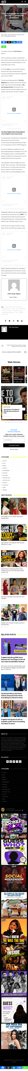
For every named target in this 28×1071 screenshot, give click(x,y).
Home (2, 34)
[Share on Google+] (13, 321)
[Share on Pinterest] (17, 321)
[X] (9, 41)
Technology (5, 485)
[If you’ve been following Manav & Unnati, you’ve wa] (14, 905)
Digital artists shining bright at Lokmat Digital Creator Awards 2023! (16, 345)
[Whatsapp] (3, 46)
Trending (5, 490)
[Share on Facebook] (5, 321)
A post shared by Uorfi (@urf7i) (14, 128)
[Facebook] (3, 41)
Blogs (6, 34)
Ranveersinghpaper (17, 307)
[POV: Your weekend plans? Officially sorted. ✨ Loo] (14, 878)
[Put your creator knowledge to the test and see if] (14, 852)
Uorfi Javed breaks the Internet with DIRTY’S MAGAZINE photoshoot (12, 35)
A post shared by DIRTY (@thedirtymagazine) (14, 208)
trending (13, 308)
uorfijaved (9, 310)
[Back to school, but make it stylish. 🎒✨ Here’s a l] (14, 957)
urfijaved (21, 312)
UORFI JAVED (22, 308)
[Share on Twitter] (9, 321)
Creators (7, 405)
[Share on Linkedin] (21, 321)
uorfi (17, 308)
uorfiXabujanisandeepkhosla (8, 312)
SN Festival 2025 (6, 480)
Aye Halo (5, 460)
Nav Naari (5, 473)
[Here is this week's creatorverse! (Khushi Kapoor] (14, 984)
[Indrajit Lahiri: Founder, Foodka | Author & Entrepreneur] (14, 612)
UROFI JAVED (5, 314)
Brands (4, 465)
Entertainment (6, 470)
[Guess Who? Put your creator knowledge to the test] (14, 1010)
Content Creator (8, 307)
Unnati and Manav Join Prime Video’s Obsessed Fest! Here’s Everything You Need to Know (12, 696)
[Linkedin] (14, 41)
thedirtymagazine (6, 308)
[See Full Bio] (17, 297)
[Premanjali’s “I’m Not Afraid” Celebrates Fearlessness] (14, 506)
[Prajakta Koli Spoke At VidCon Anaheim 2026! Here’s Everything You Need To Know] (14, 708)
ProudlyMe (5, 475)
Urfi (17, 312)
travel (4, 487)
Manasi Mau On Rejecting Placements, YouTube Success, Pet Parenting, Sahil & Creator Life (12, 570)
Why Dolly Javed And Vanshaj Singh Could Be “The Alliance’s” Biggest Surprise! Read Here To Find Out (13, 667)
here (8, 69)
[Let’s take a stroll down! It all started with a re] (14, 826)
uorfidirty (4, 310)
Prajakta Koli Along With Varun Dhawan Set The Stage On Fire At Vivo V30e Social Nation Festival (13, 659)
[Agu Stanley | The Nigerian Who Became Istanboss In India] (14, 532)
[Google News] (19, 41)
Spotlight (5, 482)
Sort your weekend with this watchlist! (11, 352)
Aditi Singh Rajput (14, 23)
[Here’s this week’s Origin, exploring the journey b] (14, 1036)
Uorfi (2, 268)
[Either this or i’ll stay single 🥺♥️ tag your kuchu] (14, 931)
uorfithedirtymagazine (18, 310)
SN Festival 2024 (6, 477)
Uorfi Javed (17, 51)
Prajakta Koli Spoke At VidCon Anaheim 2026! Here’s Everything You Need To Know (13, 722)
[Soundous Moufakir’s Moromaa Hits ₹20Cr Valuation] (14, 586)
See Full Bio (13, 297)
